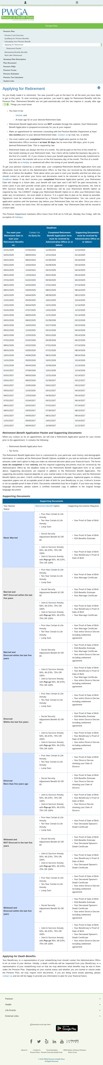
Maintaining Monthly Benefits (16, 52)
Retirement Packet (13, 48)
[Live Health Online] (72, 1041)
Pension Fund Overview (14, 35)
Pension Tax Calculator (13, 77)
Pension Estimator (11, 74)
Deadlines (7, 179)
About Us (24, 1050)
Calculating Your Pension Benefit (17, 42)
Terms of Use (72, 1052)
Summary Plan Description (14, 59)
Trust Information (52, 1050)
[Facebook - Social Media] (31, 1041)
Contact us (63, 135)
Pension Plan (9, 31)
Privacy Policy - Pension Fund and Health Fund (46, 1052)
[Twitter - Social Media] (39, 1041)
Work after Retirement (13, 55)
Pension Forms (9, 70)
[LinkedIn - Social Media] (54, 1041)
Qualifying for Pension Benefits (17, 38)
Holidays (19, 217)
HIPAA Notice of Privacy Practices (74, 1050)
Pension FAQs (9, 67)
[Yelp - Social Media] (46, 1041)
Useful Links (8, 81)
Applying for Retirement (14, 45)
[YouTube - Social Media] (62, 1041)
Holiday (25, 162)
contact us (7, 976)
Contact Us (34, 232)
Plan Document (9, 63)
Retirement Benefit (44, 506)
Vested (19, 115)
